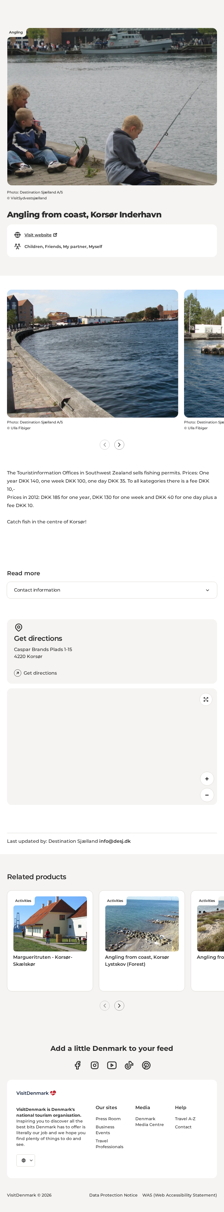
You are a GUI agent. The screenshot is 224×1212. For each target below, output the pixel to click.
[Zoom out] (207, 795)
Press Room (108, 1118)
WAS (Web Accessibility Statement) (179, 1195)
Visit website (38, 235)
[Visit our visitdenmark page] (112, 1065)
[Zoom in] (207, 779)
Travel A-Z (185, 1118)
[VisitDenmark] (36, 1093)
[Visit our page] (95, 1065)
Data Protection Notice (113, 1195)
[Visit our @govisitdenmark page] (129, 1065)
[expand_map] (206, 699)
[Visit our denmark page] (77, 1065)
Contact (183, 1127)
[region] (112, 746)
